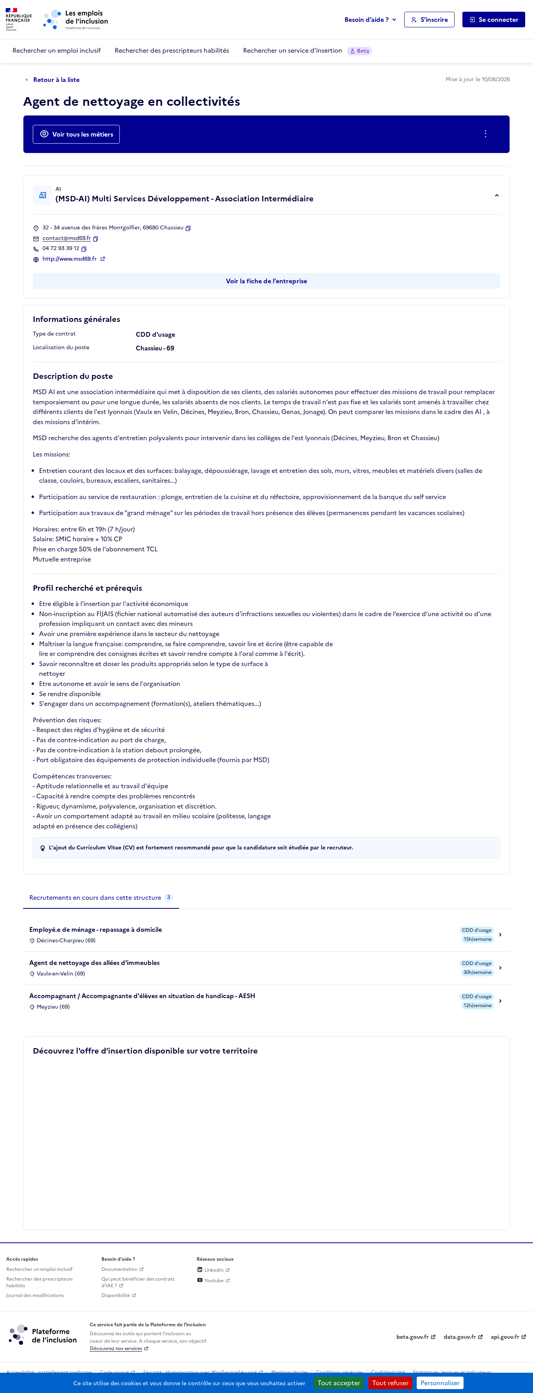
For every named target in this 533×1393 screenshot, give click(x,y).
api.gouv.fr (505, 1337)
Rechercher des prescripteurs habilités (172, 50)
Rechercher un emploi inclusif (56, 50)
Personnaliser (440, 1383)
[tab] (101, 898)
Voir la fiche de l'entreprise (266, 281)
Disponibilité (115, 1295)
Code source (114, 1372)
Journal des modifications (35, 1295)
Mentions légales (289, 1372)
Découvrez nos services (116, 1348)
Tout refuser (390, 1383)
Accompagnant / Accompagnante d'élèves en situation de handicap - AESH (142, 995)
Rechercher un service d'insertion (306, 50)
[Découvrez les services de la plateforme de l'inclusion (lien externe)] (43, 1334)
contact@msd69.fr (67, 238)
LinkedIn (213, 1270)
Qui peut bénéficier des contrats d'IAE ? (137, 1282)
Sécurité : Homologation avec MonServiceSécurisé (200, 1372)
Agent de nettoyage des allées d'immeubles (94, 962)
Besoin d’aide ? (367, 19)
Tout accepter (339, 1383)
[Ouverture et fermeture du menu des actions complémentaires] (487, 134)
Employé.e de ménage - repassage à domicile (95, 929)
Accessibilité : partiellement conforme (49, 1372)
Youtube (213, 1280)
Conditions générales (339, 1372)
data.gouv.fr (460, 1337)
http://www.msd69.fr (70, 259)
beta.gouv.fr (412, 1337)
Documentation (119, 1269)
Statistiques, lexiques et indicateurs (452, 1372)
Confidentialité (388, 1372)
